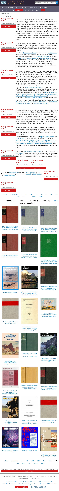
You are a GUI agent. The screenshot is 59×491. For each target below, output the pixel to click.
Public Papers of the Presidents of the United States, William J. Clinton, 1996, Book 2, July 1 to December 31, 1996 (49, 288)
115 (44, 461)
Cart (43, 10)
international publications (32, 151)
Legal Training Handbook (33, 87)
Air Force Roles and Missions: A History (10, 293)
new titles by (11, 10)
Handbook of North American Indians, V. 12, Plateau (10, 322)
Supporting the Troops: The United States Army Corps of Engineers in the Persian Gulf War (48, 455)
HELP (37, 10)
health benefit (52, 53)
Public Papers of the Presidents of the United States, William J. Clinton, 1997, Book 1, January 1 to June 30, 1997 (29, 256)
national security (9, 176)
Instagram (37, 487)
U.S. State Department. (41, 103)
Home (2, 13)
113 (32, 461)
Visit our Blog (21, 487)
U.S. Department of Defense (36, 102)
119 (23, 463)
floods (18, 60)
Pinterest (42, 487)
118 (17, 463)
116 (50, 461)
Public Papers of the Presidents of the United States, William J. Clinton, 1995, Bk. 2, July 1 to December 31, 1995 (49, 388)
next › (34, 197)
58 (51, 194)
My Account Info (46, 481)
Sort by (35, 201)
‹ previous (14, 194)
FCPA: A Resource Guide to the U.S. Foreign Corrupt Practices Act (36, 93)
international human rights (43, 144)
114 (38, 461)
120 (29, 463)
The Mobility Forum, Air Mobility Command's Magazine (10, 451)
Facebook (32, 487)
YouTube (40, 487)
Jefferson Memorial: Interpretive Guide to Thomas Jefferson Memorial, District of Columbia (29, 293)
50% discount (20, 153)
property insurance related (29, 58)
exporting (29, 174)
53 (26, 194)
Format (9, 201)
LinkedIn (45, 487)
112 (27, 461)
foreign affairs (14, 172)
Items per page (24, 203)
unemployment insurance (40, 56)
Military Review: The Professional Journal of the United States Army (10, 422)
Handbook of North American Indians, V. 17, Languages (48, 421)
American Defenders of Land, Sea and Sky (29, 451)
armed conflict (21, 138)
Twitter (35, 487)
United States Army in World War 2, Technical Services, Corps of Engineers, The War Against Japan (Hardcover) (49, 261)
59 (56, 194)
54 (31, 194)
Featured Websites (48, 484)
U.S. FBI (23, 102)
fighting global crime (47, 137)
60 (18, 197)
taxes (26, 112)
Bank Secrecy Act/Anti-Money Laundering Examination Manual (36, 95)
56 (41, 194)
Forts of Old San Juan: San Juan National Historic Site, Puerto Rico (48, 360)
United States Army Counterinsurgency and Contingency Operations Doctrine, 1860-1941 (10, 362)
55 (36, 194)
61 (23, 197)
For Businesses (9, 484)
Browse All (7, 7)
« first (5, 194)
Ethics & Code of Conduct (34, 98)
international (30, 172)
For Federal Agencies (28, 484)
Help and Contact (28, 481)
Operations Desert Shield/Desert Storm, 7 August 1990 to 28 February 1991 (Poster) (48, 315)
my (29, 10)
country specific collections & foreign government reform (35, 140)
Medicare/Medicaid (29, 53)
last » (41, 197)
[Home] (13, 4)
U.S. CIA (18, 102)
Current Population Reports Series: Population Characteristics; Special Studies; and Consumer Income (10, 392)
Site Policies (12, 481)
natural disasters (46, 58)
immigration (37, 174)
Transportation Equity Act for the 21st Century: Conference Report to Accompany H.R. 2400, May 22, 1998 (29, 328)
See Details (29, 471)
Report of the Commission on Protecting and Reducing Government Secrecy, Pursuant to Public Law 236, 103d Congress (29, 422)
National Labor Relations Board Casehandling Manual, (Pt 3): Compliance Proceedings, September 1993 (29, 387)
